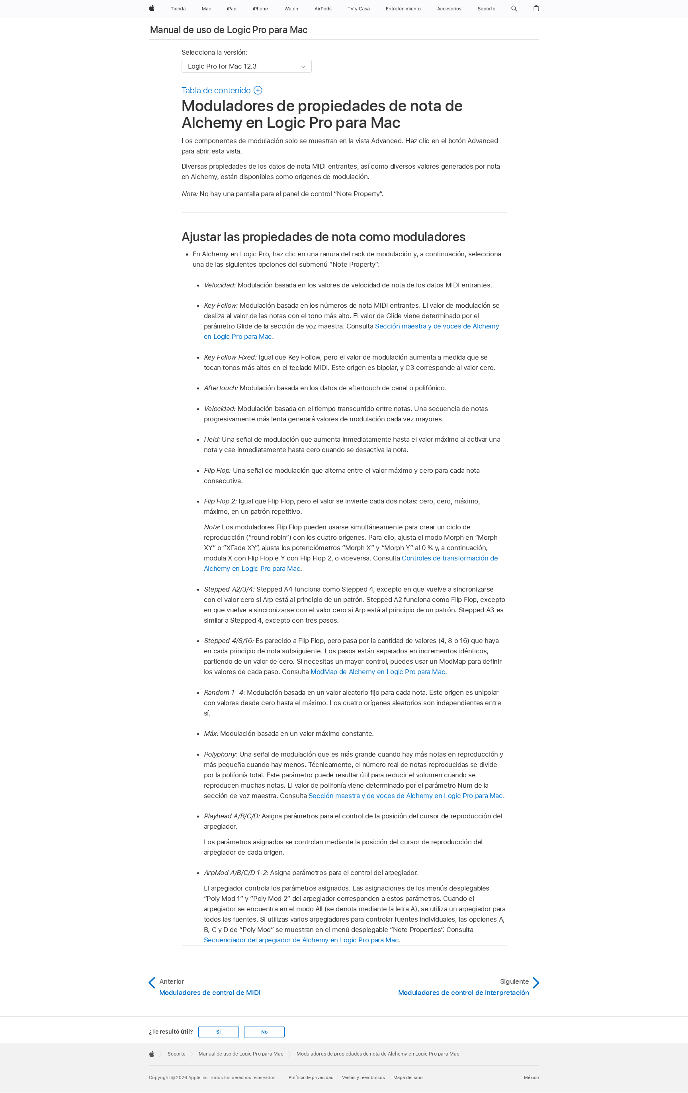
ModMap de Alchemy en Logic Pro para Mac (378, 672)
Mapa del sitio (408, 1077)
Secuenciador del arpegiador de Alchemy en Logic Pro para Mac (301, 940)
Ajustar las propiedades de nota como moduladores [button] (324, 236)
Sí (218, 1032)
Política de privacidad (311, 1077)
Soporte (177, 1054)
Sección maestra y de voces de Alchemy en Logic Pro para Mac (406, 796)
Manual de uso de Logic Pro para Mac (229, 29)
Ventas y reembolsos (363, 1077)
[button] (514, 9)
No (264, 1032)
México (531, 1077)
